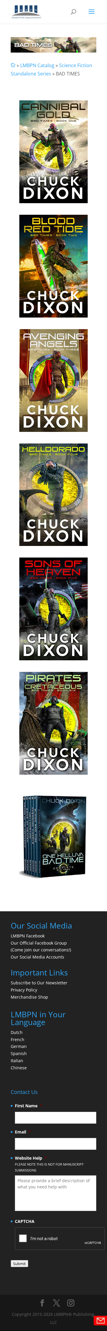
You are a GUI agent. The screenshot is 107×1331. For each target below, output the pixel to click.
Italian (17, 1060)
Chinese (19, 1068)
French (17, 1039)
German (19, 1046)
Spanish (19, 1053)
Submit (19, 1263)
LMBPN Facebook (28, 936)
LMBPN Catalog (37, 65)
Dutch (17, 1032)
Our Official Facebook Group (39, 943)
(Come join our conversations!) (41, 950)
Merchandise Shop (29, 997)
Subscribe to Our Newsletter (39, 983)
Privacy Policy (24, 990)
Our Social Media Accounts (37, 957)
